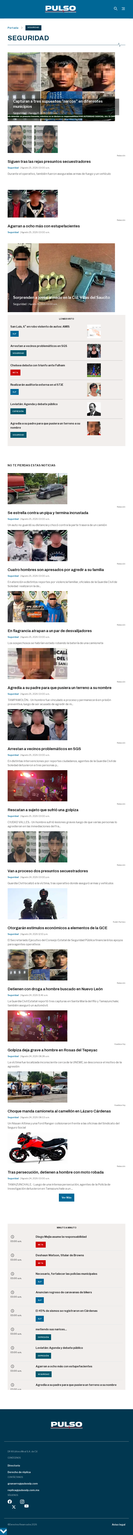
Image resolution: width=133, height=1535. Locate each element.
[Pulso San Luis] (60, 9)
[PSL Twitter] (14, 1507)
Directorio (14, 1465)
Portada (13, 27)
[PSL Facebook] (10, 1502)
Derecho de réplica (19, 1472)
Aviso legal (118, 1524)
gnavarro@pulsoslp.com (23, 1483)
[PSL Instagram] (22, 1502)
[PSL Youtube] (26, 1507)
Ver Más (67, 1197)
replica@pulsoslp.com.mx (23, 1490)
